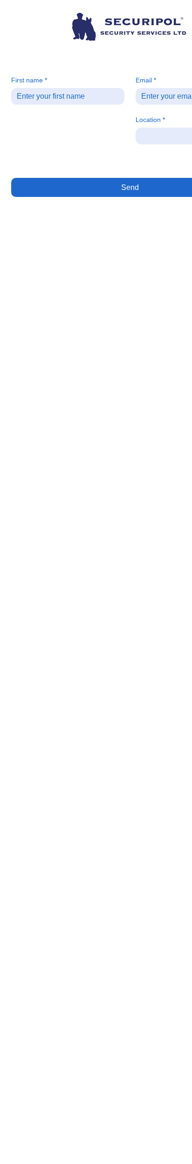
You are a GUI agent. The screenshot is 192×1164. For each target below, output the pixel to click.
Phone (22, 120)
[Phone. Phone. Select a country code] (26, 136)
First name (29, 80)
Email (146, 80)
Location (150, 120)
